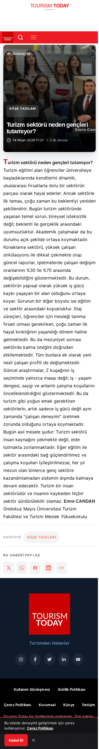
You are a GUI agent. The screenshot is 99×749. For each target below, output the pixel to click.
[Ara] (20, 37)
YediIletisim (44, 716)
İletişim (88, 705)
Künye (69, 705)
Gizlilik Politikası (72, 689)
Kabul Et (16, 740)
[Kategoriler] (34, 37)
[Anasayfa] (50, 8)
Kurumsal (47, 705)
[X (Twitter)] (49, 659)
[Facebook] (35, 659)
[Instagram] (20, 659)
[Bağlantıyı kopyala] (61, 568)
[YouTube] (78, 659)
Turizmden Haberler (49, 643)
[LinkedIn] (63, 659)
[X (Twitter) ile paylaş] (8, 568)
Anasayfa (21, 53)
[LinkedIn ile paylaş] (48, 568)
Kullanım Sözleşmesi (32, 689)
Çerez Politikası (17, 705)
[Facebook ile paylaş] (35, 568)
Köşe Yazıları (22, 108)
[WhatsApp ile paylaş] (22, 568)
